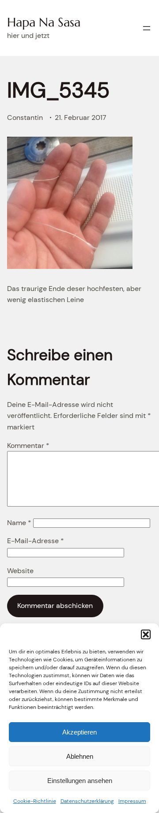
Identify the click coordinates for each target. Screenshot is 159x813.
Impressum (132, 801)
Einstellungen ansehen (79, 780)
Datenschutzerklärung (87, 801)
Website (20, 570)
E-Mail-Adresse (35, 540)
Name (19, 522)
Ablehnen (79, 756)
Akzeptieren (79, 732)
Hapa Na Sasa (43, 22)
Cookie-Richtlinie (34, 801)
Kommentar (28, 445)
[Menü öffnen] (146, 28)
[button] (145, 634)
